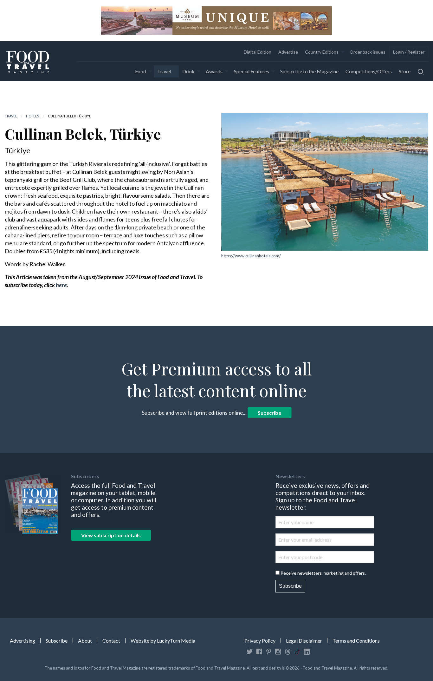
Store (404, 71)
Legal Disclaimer (304, 640)
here (61, 284)
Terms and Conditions (356, 640)
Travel (164, 71)
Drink (188, 71)
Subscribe (269, 413)
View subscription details (111, 535)
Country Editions (322, 52)
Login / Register (408, 52)
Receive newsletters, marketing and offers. (323, 573)
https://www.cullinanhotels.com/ (251, 255)
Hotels (32, 116)
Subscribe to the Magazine (309, 71)
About (85, 640)
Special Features (251, 71)
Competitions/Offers (369, 71)
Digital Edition (257, 52)
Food (140, 71)
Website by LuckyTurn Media (163, 640)
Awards (214, 71)
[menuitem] (257, 52)
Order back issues (367, 52)
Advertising (22, 640)
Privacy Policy (259, 640)
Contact (111, 640)
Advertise (288, 52)
